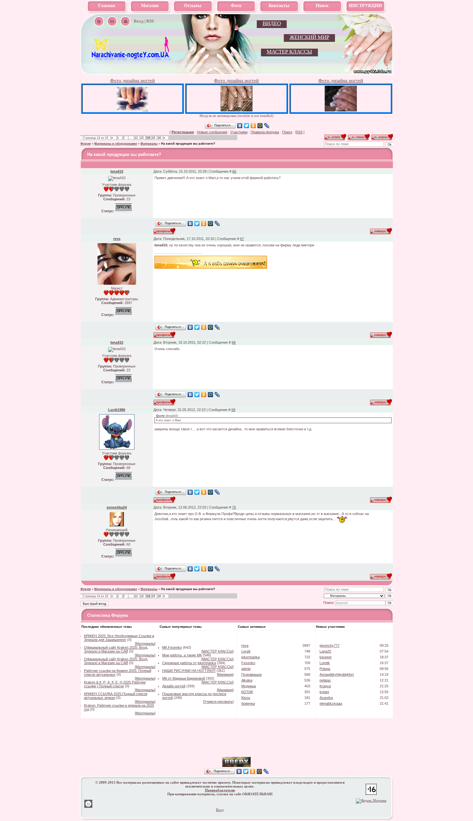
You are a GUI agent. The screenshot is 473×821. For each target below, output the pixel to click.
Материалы (149, 143)
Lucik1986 (116, 410)
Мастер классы (289, 52)
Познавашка (251, 674)
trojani (324, 692)
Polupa (325, 669)
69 (233, 410)
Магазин (150, 5)
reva (116, 239)
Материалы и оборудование (115, 143)
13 (142, 137)
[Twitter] (246, 125)
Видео (272, 23)
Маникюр (225, 674)
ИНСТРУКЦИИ (365, 5)
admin (246, 669)
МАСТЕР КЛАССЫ (217, 651)
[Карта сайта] (125, 21)
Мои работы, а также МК (182, 655)
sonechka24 (117, 507)
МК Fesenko (172, 647)
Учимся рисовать (218, 701)
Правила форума (265, 132)
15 (153, 137)
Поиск (322, 5)
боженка (248, 703)
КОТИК (247, 692)
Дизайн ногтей (173, 686)
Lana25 (325, 651)
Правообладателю (220, 790)
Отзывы (192, 5)
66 (234, 171)
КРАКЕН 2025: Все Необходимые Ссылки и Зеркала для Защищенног (119, 638)
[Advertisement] (236, 747)
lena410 (116, 171)
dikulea (246, 680)
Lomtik (325, 663)
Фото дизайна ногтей (132, 80)
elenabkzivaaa (331, 703)
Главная (106, 5)
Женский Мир (309, 37)
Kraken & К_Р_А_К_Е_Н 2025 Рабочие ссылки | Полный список (115, 684)
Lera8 (245, 651)
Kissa (245, 698)
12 (136, 137)
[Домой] (99, 21)
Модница (248, 686)
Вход (139, 21)
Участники (238, 132)
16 (159, 137)
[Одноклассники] (253, 125)
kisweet (325, 657)
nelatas (325, 680)
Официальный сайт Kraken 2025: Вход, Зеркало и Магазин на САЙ (116, 649)
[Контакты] (112, 21)
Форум (85, 143)
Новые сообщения (212, 132)
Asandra (326, 698)
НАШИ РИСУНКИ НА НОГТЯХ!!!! (189, 671)
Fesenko (248, 663)
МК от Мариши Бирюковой (183, 678)
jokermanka (250, 657)
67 (242, 239)
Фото (236, 5)
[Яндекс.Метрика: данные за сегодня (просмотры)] (371, 801)
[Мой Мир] (260, 125)
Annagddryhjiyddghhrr (337, 674)
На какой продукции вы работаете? (188, 143)
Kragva (325, 686)
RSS (150, 21)
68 (234, 342)
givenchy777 (329, 645)
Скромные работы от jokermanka (189, 663)
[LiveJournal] (267, 125)
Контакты (279, 5)
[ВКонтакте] (239, 125)
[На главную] (131, 58)
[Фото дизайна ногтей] (132, 110)
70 (234, 507)
